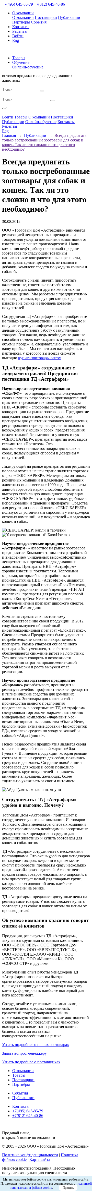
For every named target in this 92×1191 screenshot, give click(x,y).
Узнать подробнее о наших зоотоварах (35, 1044)
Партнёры (21, 22)
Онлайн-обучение (27, 67)
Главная (9, 135)
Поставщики (46, 17)
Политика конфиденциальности (30, 1155)
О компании (23, 13)
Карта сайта (39, 1159)
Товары (18, 58)
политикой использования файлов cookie (51, 1185)
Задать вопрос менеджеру (24, 1053)
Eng (15, 40)
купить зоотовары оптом (39, 358)
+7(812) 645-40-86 (49, 4)
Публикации (69, 17)
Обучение (20, 62)
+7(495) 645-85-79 (17, 4)
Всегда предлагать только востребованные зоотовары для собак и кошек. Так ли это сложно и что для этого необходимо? (44, 142)
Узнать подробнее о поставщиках (31, 1062)
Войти (18, 36)
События (39, 22)
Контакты (20, 27)
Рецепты (19, 31)
